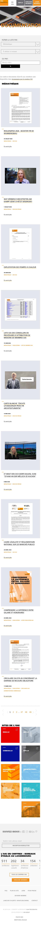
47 (22, 712)
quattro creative (31, 909)
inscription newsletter (21, 845)
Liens (23, 891)
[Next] (33, 712)
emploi (20, 3)
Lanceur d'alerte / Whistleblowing (16, 900)
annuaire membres (28, 2)
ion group (26, 912)
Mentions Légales (20, 920)
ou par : (5, 59)
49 (30, 712)
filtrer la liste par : (10, 40)
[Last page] (37, 712)
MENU (12, 4)
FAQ (6, 891)
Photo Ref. (19, 917)
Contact (35, 900)
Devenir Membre (20, 895)
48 (26, 712)
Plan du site (14, 891)
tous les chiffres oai (19, 874)
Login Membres (37, 2)
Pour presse (32, 891)
